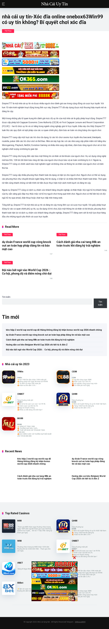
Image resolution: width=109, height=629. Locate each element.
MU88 (20, 418)
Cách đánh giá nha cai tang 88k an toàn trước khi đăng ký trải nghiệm (78, 243)
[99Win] (8, 383)
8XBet (20, 583)
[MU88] (8, 429)
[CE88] (63, 383)
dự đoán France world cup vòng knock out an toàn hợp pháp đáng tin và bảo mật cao (26, 245)
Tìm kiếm (6, 297)
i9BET (20, 563)
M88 (19, 520)
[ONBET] (8, 405)
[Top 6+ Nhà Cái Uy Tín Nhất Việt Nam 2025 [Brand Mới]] (54, 4)
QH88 (74, 394)
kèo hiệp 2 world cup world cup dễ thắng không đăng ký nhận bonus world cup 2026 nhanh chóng (54, 330)
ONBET (20, 394)
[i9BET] (8, 574)
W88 (19, 541)
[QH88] (63, 405)
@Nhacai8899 (80, 622)
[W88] (8, 552)
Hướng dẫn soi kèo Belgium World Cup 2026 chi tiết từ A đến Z (37, 344)
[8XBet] (8, 594)
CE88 (74, 371)
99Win (20, 371)
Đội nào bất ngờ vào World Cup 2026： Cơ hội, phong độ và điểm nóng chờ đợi (26, 271)
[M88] (8, 532)
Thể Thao (8, 31)
